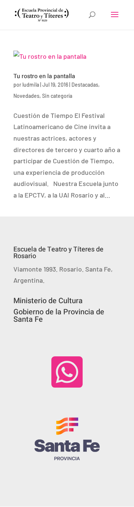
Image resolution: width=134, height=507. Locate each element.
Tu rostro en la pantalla (44, 76)
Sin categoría (57, 96)
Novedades (26, 96)
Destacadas (84, 84)
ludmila (30, 84)
